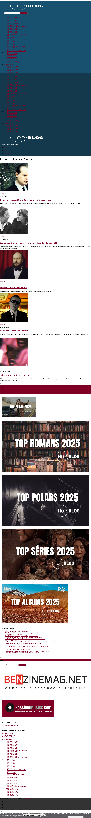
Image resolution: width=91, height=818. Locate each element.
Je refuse (32, 815)
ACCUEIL (6, 147)
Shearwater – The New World (14, 634)
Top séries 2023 (12, 55)
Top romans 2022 (12, 69)
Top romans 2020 (12, 72)
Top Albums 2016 (12, 31)
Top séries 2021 (12, 58)
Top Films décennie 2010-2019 (16, 46)
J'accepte (26, 815)
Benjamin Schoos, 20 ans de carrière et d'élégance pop (25, 200)
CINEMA (6, 150)
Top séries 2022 (12, 57)
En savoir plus (40, 815)
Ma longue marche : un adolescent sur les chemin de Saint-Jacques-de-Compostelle (30, 642)
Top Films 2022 (11, 40)
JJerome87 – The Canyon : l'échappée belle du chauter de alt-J (24, 637)
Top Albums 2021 (12, 22)
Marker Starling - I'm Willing (13, 287)
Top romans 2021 (12, 70)
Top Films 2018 (11, 48)
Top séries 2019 (12, 61)
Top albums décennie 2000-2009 (17, 34)
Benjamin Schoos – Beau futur (14, 330)
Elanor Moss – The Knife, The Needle (16, 631)
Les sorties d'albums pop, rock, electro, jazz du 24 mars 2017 (28, 243)
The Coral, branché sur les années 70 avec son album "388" (23, 652)
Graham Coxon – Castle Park (14, 645)
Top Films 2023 (11, 38)
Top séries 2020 (12, 60)
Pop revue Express (8, 733)
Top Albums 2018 (12, 28)
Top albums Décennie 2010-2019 (17, 26)
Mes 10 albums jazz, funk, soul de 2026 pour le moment (21, 636)
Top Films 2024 (11, 37)
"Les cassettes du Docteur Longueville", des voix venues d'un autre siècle (27, 651)
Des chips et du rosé (8, 735)
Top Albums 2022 (12, 20)
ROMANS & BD (8, 153)
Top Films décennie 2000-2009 (16, 51)
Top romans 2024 (12, 66)
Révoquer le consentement (10, 725)
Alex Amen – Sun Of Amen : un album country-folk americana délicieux (26, 646)
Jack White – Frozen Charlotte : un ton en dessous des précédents (25, 639)
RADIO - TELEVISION (10, 155)
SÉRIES (6, 152)
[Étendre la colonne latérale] (0, 383)
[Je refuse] (45, 815)
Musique (2, 193)
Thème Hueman (27, 798)
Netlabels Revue (7, 736)
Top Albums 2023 (12, 19)
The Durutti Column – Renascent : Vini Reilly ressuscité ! (22, 633)
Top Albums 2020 (12, 23)
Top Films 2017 (11, 49)
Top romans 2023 (12, 67)
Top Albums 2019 (12, 25)
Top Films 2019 (11, 45)
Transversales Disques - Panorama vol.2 (17, 649)
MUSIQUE (6, 149)
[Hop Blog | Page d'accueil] (22, 10)
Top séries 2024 (12, 54)
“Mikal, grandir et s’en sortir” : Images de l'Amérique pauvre (23, 643)
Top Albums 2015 (12, 32)
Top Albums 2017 (12, 29)
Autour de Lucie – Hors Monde (14, 648)
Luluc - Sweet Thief (11, 640)
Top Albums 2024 (12, 17)
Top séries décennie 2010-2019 (16, 63)
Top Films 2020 (11, 43)
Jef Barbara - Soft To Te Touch (14, 375)
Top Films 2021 (11, 41)
